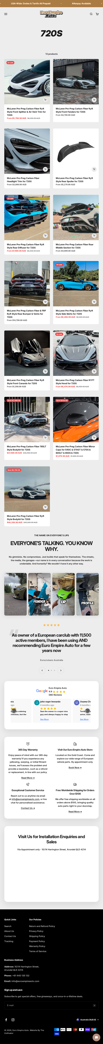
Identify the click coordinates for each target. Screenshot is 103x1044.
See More (50, 719)
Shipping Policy (37, 936)
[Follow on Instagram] (13, 1020)
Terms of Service (37, 951)
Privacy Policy (36, 931)
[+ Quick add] (45, 99)
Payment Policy (37, 941)
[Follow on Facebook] (6, 1020)
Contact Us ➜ (28, 808)
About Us (9, 931)
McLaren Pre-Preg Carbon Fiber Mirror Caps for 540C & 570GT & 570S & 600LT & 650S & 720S (75, 449)
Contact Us (10, 936)
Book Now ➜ (75, 767)
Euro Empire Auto (58, 688)
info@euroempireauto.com (25, 799)
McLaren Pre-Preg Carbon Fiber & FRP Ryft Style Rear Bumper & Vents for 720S (26, 313)
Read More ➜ (28, 777)
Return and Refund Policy (42, 926)
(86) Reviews (55, 694)
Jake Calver (12, 702)
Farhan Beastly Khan (56, 702)
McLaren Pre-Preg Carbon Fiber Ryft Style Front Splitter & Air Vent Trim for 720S (26, 111)
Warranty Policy (37, 946)
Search (7, 926)
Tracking (8, 941)
